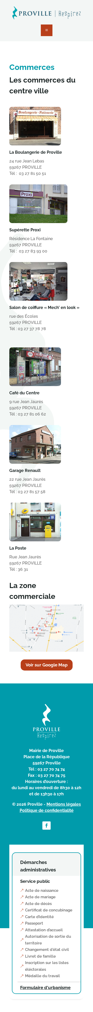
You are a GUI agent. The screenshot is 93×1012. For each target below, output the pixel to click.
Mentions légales (64, 804)
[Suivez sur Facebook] (46, 825)
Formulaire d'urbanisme (45, 987)
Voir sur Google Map (47, 664)
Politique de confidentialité (47, 810)
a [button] (47, 30)
